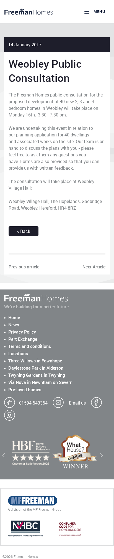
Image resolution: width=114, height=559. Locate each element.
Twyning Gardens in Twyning (36, 375)
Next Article (93, 267)
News (13, 325)
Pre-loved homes (24, 390)
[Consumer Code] (70, 529)
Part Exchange (22, 339)
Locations (18, 353)
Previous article (24, 267)
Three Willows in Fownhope (35, 361)
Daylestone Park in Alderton (35, 368)
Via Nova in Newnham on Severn (40, 382)
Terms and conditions (29, 346)
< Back (23, 231)
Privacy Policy (22, 332)
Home (14, 317)
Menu (99, 11)
